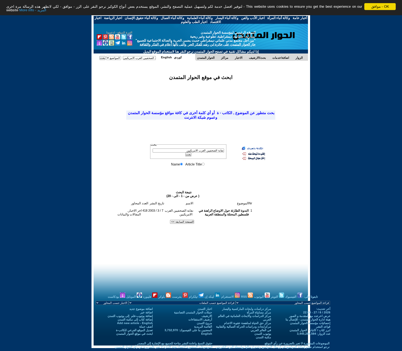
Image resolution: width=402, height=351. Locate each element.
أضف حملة (146, 326)
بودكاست (114, 296)
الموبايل (131, 296)
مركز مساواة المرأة (259, 312)
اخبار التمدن (205, 308)
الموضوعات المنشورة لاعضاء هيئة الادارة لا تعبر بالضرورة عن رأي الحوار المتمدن (164, 346)
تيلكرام (193, 296)
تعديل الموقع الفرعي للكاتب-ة (134, 330)
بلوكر (162, 296)
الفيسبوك (291, 296)
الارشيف (207, 316)
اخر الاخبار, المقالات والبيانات (129, 212)
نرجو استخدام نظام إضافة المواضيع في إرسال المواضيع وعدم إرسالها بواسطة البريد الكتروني (273, 346)
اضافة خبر (146, 312)
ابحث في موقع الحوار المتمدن (134, 333)
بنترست (177, 296)
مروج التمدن (204, 323)
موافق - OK (380, 7)
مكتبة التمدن (263, 337)
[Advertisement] (201, 92)
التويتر (275, 296)
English (206, 333)
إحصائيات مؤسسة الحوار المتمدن (310, 323)
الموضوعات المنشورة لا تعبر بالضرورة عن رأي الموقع (297, 343)
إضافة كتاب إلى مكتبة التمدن (135, 319)
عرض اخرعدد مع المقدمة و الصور (309, 316)
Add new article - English (135, 323)
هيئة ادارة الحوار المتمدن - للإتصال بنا (308, 319)
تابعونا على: (311, 296)
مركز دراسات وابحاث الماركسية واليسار (246, 308)
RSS (244, 296)
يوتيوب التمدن (262, 333)
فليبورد (147, 296)
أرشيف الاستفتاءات (200, 319)
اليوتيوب (259, 296)
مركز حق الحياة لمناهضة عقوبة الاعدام (247, 323)
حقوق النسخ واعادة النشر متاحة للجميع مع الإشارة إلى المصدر (175, 343)
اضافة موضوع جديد (141, 308)
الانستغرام (228, 296)
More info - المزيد (32, 10)
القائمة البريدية (203, 326)
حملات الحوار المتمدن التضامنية (193, 312)
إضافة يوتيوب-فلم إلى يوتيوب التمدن (130, 316)
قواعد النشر (323, 326)
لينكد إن (210, 296)
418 (144, 210)
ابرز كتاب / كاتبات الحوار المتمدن (310, 330)
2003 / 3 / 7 (155, 210)
